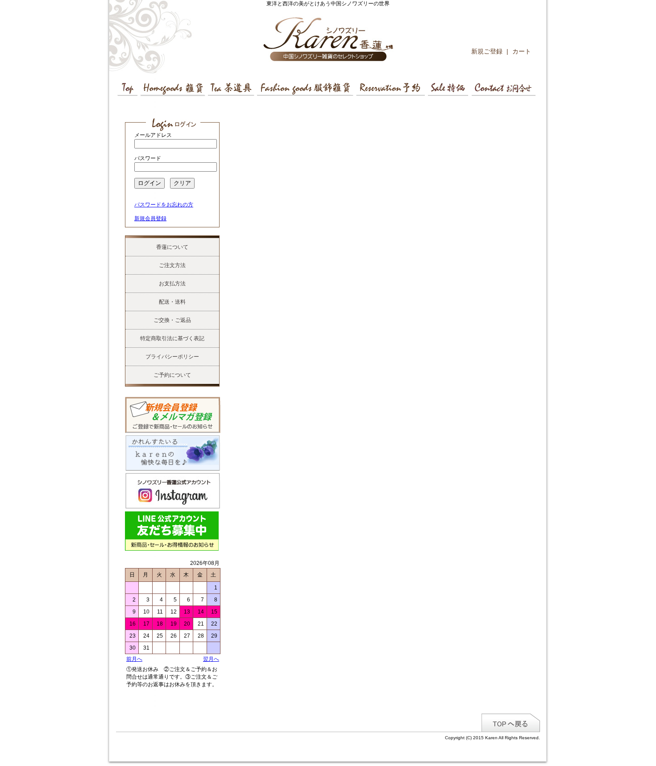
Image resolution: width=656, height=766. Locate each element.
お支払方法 (172, 283)
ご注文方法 (172, 265)
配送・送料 (172, 302)
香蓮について (172, 247)
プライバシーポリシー (172, 357)
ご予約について (172, 375)
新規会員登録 (150, 218)
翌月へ (211, 659)
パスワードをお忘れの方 (163, 205)
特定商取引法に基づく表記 (172, 338)
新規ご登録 (486, 51)
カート (521, 51)
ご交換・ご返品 (172, 320)
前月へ (134, 659)
